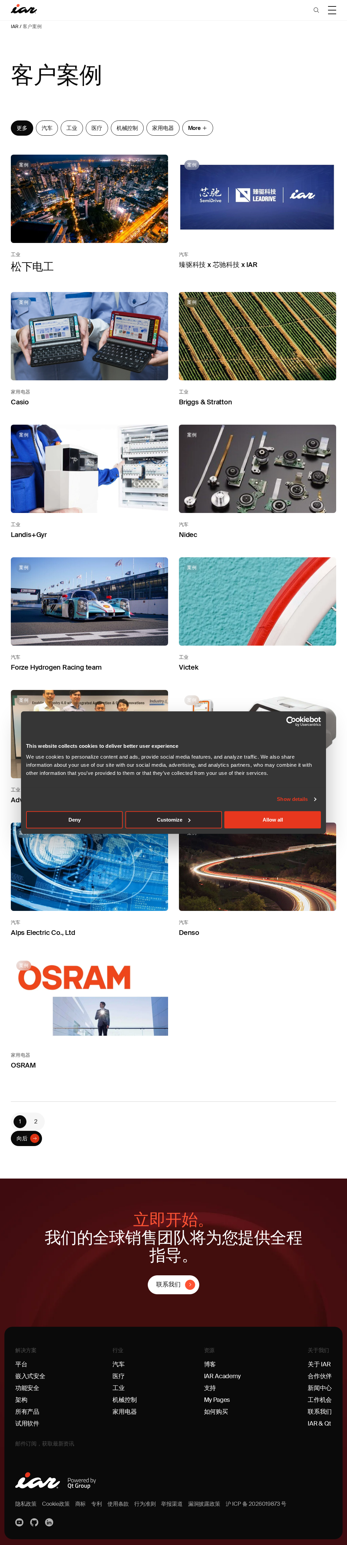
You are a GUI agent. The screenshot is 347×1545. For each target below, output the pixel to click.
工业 (71, 128)
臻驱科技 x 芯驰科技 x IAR (218, 264)
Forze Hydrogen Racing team (56, 667)
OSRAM (23, 1065)
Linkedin (50, 1522)
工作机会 (320, 1400)
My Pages (217, 1400)
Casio (20, 402)
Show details (292, 799)
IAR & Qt (319, 1423)
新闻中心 (320, 1388)
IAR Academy (222, 1376)
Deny (74, 820)
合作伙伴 (320, 1376)
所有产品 (27, 1412)
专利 (96, 1503)
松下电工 (32, 267)
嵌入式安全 (30, 1376)
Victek (189, 667)
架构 (21, 1400)
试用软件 (27, 1423)
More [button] (194, 128)
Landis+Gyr (29, 534)
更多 (22, 128)
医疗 (96, 128)
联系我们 (168, 1284)
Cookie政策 (56, 1503)
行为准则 (145, 1503)
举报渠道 (171, 1503)
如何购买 (216, 1412)
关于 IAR (319, 1364)
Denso (189, 932)
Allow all (273, 820)
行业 (118, 1350)
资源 (209, 1350)
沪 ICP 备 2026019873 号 (256, 1503)
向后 (22, 1138)
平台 (21, 1364)
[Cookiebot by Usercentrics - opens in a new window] (291, 721)
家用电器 (163, 128)
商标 (80, 1503)
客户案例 (32, 26)
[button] (316, 10)
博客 (210, 1364)
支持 (210, 1388)
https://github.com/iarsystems (35, 1522)
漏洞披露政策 (204, 1503)
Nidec (188, 534)
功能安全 (27, 1388)
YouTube (20, 1522)
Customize (169, 820)
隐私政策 (26, 1503)
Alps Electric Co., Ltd (43, 932)
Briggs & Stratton (205, 402)
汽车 (47, 128)
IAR (14, 26)
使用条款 (118, 1503)
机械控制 (127, 128)
